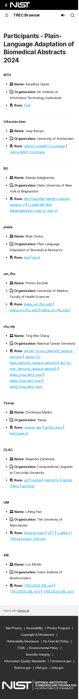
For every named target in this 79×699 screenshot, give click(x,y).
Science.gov (22, 667)
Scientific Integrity (38, 654)
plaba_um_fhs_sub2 (24, 310)
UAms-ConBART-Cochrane (44, 146)
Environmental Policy (43, 648)
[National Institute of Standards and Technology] (17, 6)
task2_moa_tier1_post (25, 381)
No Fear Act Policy (56, 641)
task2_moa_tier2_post (26, 387)
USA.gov (41, 667)
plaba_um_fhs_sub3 (55, 310)
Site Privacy (13, 628)
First (27, 105)
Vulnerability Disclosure (23, 641)
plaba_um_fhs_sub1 (38, 304)
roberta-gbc (33, 427)
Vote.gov (58, 667)
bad (27, 257)
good (36, 257)
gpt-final (28, 486)
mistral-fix (51, 480)
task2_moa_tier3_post (26, 375)
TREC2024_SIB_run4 (58, 591)
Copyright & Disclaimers (37, 634)
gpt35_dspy (54, 427)
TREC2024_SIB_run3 (25, 591)
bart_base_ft (19, 433)
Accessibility (34, 628)
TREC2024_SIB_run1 (38, 585)
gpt (26, 480)
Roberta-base (34, 533)
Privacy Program (58, 628)
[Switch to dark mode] (63, 15)
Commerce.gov (60, 661)
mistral (36, 480)
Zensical (23, 610)
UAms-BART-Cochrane (27, 152)
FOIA (21, 648)
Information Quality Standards (25, 661)
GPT (50, 533)
